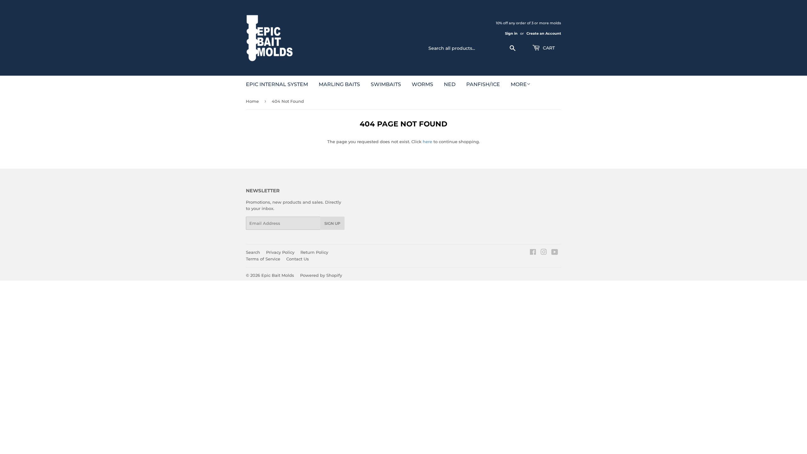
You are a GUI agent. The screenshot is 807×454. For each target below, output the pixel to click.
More (519, 84)
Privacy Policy (280, 252)
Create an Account (543, 33)
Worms (422, 84)
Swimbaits (386, 84)
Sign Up (332, 223)
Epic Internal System (277, 84)
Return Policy (314, 252)
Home (252, 101)
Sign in (511, 33)
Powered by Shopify (321, 275)
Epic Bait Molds (277, 275)
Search (253, 252)
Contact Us (297, 258)
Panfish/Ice (483, 84)
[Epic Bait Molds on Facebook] (533, 252)
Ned (450, 84)
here (427, 141)
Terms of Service (263, 258)
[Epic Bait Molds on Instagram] (544, 252)
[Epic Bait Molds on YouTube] (554, 252)
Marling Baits (339, 84)
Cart (548, 48)
